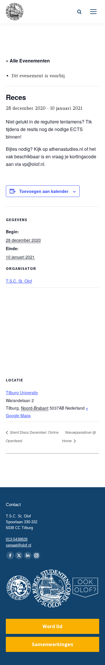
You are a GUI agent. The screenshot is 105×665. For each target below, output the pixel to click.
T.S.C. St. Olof (19, 281)
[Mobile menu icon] (93, 11)
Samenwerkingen (52, 644)
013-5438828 (16, 539)
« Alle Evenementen (28, 60)
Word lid (52, 626)
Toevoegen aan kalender (43, 191)
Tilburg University (22, 392)
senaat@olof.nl (18, 545)
